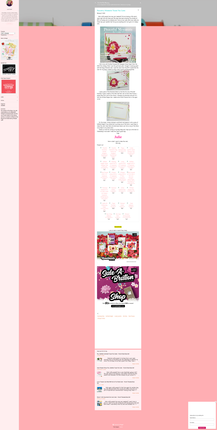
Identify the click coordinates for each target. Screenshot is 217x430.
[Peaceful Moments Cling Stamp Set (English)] (113, 153)
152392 (113, 207)
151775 (104, 210)
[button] (138, 10)
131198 (113, 168)
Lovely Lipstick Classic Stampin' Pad (131, 154)
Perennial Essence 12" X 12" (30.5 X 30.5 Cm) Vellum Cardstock (104, 197)
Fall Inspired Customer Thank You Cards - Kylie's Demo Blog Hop (113, 354)
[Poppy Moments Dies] (122, 150)
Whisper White (101, 318)
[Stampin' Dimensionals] (127, 216)
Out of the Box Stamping (103, 3)
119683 (131, 168)
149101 (104, 199)
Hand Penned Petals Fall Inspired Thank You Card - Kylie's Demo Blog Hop (115, 368)
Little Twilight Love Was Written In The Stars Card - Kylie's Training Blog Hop (115, 382)
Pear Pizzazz (132, 316)
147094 (104, 168)
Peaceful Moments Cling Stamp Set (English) (113, 156)
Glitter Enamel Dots (122, 191)
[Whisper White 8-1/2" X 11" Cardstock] (113, 176)
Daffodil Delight (109, 316)
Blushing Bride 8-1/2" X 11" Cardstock (113, 167)
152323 (131, 192)
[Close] (215, 402)
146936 (113, 192)
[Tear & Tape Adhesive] (109, 216)
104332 (131, 207)
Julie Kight (9, 9)
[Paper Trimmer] (113, 205)
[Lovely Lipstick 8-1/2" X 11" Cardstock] (122, 165)
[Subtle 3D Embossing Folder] (104, 207)
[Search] (140, 3)
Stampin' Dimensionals (127, 217)
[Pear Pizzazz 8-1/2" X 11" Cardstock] (104, 176)
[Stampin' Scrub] (122, 205)
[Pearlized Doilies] (113, 190)
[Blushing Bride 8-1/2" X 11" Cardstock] (113, 165)
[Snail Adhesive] (131, 205)
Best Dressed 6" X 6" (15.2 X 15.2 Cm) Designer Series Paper (131, 182)
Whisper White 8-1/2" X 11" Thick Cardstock (122, 180)
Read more (135, 364)
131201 (104, 179)
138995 (109, 218)
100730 (113, 179)
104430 (126, 218)
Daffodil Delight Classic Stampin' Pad (104, 167)
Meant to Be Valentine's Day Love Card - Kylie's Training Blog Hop (113, 397)
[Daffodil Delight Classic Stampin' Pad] (104, 165)
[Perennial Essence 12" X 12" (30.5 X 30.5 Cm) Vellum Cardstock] (104, 195)
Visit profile (9, 23)
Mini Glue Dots (117, 217)
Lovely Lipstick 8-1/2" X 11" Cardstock (122, 167)
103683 (118, 218)
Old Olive (125, 316)
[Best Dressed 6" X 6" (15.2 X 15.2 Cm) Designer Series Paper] (131, 180)
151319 (131, 184)
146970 (122, 168)
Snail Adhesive (131, 206)
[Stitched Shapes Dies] (131, 190)
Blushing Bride (101, 316)
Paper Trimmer (113, 206)
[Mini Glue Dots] (118, 216)
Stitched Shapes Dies (131, 191)
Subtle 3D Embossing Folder (104, 209)
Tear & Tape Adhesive (109, 217)
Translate (11, 35)
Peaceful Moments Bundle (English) (104, 155)
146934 (122, 192)
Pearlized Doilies (113, 191)
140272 (122, 181)
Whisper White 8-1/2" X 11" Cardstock (113, 178)
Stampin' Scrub (122, 206)
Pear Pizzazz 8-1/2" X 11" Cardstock (104, 178)
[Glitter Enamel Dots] (122, 190)
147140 (131, 155)
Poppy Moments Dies (122, 151)
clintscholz (121, 427)
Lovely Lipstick (118, 316)
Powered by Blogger (118, 424)
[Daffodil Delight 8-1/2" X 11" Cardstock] (131, 165)
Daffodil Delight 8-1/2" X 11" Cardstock (131, 167)
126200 (122, 207)
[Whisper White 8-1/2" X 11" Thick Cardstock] (122, 178)
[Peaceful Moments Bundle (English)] (104, 153)
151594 (122, 152)
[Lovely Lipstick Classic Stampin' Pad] (131, 152)
